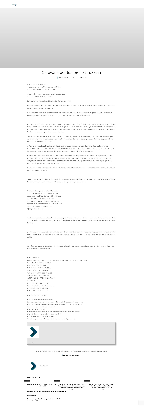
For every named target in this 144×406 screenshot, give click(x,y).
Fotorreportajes (31, 395)
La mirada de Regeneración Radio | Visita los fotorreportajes (47, 391)
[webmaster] (57, 77)
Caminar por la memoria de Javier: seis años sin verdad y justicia (41, 385)
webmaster (65, 77)
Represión (71, 80)
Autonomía (27, 380)
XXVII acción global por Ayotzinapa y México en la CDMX (43, 399)
